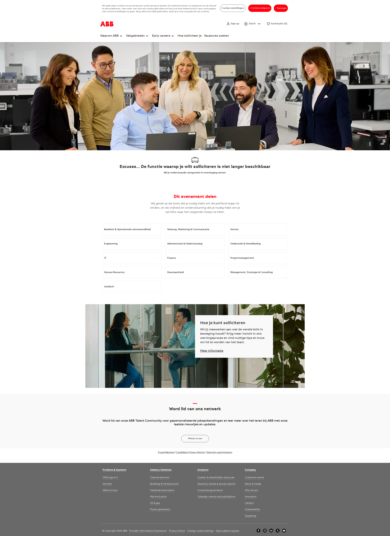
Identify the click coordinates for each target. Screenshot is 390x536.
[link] (114, 470)
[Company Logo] (106, 24)
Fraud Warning (166, 452)
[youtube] (284, 531)
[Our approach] (258, 531)
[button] (232, 24)
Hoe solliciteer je (190, 36)
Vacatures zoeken (216, 36)
